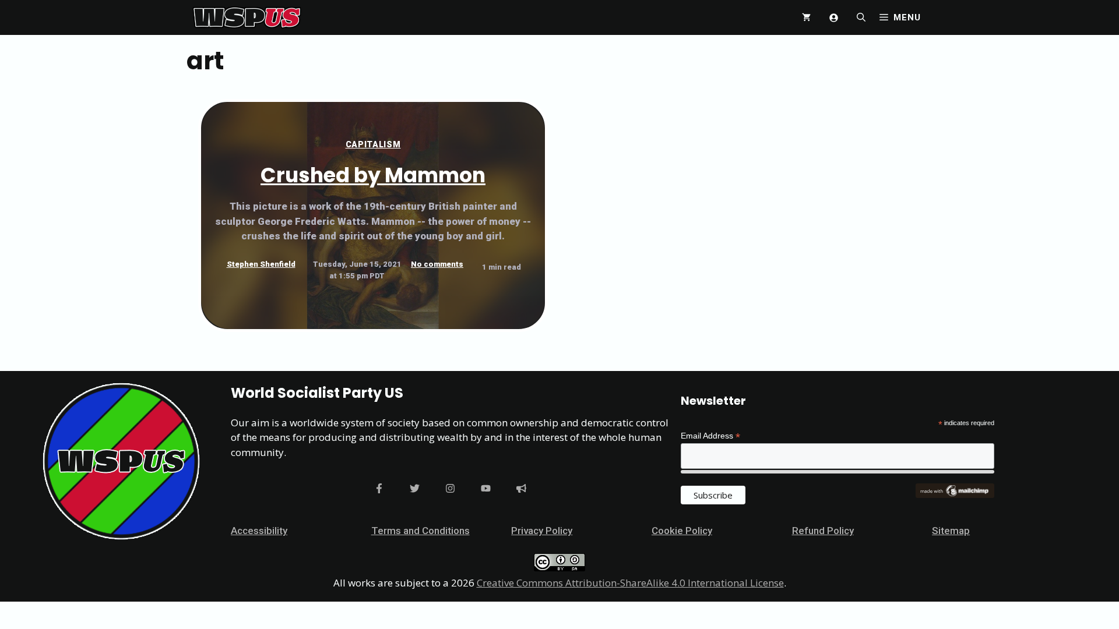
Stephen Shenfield (261, 264)
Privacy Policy (541, 530)
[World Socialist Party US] (246, 17)
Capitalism (373, 144)
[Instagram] (450, 488)
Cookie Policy (682, 530)
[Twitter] (414, 488)
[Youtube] (485, 488)
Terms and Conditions (420, 530)
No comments (437, 264)
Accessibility (259, 530)
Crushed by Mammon (373, 175)
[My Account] (834, 18)
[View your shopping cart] (806, 17)
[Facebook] (379, 488)
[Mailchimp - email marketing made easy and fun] (955, 495)
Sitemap (951, 530)
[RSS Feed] (521, 488)
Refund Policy (823, 530)
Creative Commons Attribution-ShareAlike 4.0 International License (630, 582)
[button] (861, 17)
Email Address (710, 435)
